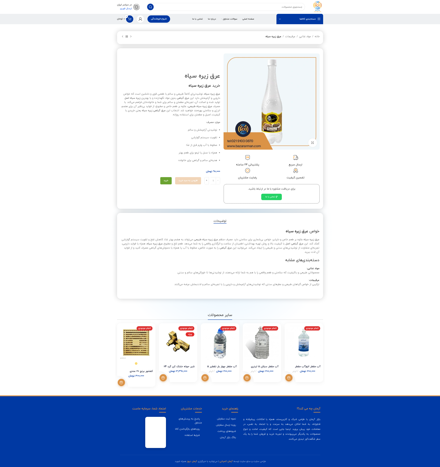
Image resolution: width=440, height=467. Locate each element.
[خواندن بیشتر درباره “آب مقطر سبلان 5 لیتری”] (247, 377)
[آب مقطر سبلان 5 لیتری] (261, 342)
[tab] (220, 221)
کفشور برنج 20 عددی (141, 371)
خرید (166, 180)
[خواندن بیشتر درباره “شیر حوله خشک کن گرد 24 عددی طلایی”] (163, 377)
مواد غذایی (305, 36)
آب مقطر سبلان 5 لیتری (265, 366)
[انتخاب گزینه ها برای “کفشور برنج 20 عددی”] (121, 382)
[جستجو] (150, 7)
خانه (317, 36)
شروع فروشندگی (159, 18)
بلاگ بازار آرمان (228, 437)
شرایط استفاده (192, 435)
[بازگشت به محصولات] (127, 37)
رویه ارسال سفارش (226, 425)
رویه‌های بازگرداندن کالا (187, 429)
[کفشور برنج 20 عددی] (136, 342)
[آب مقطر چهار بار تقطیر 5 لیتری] (219, 342)
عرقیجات (290, 36)
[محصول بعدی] (123, 37)
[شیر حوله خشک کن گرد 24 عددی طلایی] (178, 342)
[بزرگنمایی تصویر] (312, 142)
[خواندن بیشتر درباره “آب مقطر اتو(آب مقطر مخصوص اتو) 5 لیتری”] (289, 377)
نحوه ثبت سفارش (226, 418)
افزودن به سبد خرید (188, 180)
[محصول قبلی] (131, 37)
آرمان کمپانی (226, 461)
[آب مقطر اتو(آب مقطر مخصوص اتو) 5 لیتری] (303, 342)
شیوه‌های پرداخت (226, 431)
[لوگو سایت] (317, 6)
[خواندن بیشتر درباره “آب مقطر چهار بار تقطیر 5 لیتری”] (205, 377)
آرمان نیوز (192, 461)
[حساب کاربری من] (140, 19)
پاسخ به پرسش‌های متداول (190, 420)
